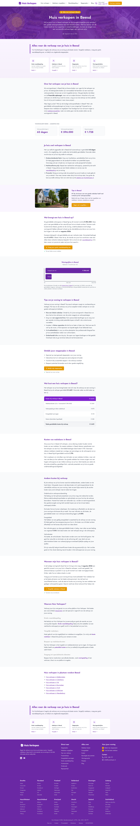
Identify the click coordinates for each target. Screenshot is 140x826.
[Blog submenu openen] (95, 3)
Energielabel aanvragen (67, 758)
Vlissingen (90, 811)
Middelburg (91, 807)
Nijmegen (73, 792)
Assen (21, 783)
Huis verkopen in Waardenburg (55, 693)
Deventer (56, 804)
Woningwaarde (86, 758)
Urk (38, 792)
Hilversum (39, 809)
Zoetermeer (108, 813)
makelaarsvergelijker (53, 111)
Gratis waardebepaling (67, 761)
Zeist (72, 813)
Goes (89, 802)
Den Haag (107, 804)
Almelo (56, 802)
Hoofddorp (40, 811)
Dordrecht (107, 807)
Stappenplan (84, 3)
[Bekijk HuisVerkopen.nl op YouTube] (24, 758)
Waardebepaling (73, 3)
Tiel (72, 795)
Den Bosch (22, 804)
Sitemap (81, 823)
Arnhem (73, 785)
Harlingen (56, 788)
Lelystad (39, 790)
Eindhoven (22, 807)
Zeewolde (39, 795)
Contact (56, 823)
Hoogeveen (23, 790)
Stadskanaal (91, 790)
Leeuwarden (57, 792)
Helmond (22, 809)
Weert (106, 795)
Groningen (91, 783)
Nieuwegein (74, 807)
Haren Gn (90, 785)
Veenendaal (74, 811)
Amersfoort (74, 802)
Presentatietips (65, 756)
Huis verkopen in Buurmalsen (55, 685)
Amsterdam (40, 804)
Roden (21, 795)
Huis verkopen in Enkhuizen (54, 690)
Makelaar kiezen (86, 748)
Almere (39, 783)
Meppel (22, 792)
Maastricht (107, 790)
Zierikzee (90, 813)
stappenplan (58, 611)
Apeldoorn (73, 783)
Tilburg (21, 813)
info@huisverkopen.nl (110, 760)
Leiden (107, 809)
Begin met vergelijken (80, 205)
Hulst (89, 804)
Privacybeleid (64, 823)
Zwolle (55, 813)
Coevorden (22, 785)
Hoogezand (91, 788)
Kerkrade (107, 785)
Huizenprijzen (64, 763)
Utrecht (73, 809)
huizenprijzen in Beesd (67, 285)
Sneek (55, 795)
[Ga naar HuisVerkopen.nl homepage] (27, 3)
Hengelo (56, 809)
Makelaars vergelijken (58, 3)
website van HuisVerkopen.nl (85, 178)
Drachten (56, 783)
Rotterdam (107, 811)
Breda (21, 802)
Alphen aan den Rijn (110, 802)
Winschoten (91, 795)
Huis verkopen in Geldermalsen (55, 677)
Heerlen (107, 783)
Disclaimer (73, 823)
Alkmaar (39, 802)
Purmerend (39, 813)
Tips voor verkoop (66, 753)
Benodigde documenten (88, 756)
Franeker (56, 785)
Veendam (90, 792)
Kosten (83, 753)
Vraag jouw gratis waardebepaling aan (59, 247)
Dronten (39, 785)
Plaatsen (84, 761)
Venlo (106, 792)
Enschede (56, 807)
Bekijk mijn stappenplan (55, 368)
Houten (73, 804)
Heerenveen (57, 790)
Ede (72, 790)
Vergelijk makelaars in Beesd (56, 589)
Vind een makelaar (115, 3)
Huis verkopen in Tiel (52, 682)
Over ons (49, 823)
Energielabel (85, 750)
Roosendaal (23, 811)
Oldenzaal (56, 811)
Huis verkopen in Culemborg (55, 680)
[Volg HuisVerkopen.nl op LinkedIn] (21, 758)
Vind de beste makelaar (111, 750)
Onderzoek (64, 766)
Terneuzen (90, 809)
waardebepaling (51, 170)
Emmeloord (40, 788)
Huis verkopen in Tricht (53, 688)
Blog (92, 3)
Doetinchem (74, 788)
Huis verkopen (45, 3)
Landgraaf (107, 788)
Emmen (22, 788)
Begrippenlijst (64, 769)
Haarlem (39, 807)
